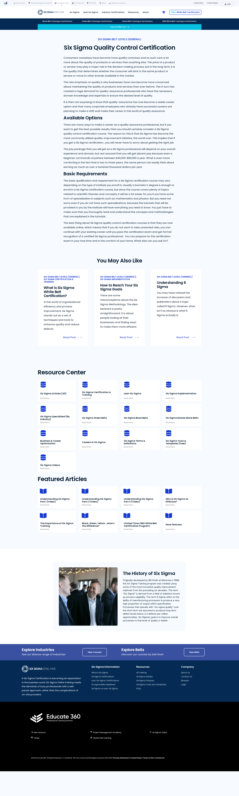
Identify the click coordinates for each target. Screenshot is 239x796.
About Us (185, 672)
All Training (141, 672)
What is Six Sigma (99, 672)
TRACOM (92, 3)
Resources (133, 12)
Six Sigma (74, 12)
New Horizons (20, 3)
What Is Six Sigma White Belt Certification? (59, 291)
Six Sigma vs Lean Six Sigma (104, 688)
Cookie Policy (136, 758)
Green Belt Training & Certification (97, 21)
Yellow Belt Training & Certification (137, 21)
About (146, 12)
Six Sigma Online (63, 3)
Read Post (69, 337)
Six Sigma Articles (144, 676)
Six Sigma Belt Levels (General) (119, 39)
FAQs (138, 688)
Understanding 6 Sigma (171, 284)
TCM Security (79, 3)
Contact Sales (198, 3)
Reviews (185, 680)
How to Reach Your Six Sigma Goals (119, 287)
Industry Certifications (113, 12)
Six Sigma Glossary (145, 680)
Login (228, 4)
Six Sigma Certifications (102, 676)
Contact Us (186, 676)
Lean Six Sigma (90, 12)
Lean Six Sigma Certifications (105, 680)
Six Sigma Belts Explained (103, 684)
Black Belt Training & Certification (57, 21)
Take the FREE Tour (118, 27)
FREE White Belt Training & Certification (179, 21)
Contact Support (212, 3)
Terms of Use (148, 758)
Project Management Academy (41, 3)
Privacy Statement (121, 758)
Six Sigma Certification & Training (58, 280)
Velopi (103, 3)
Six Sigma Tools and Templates (151, 684)
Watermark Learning (118, 3)
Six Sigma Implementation (115, 279)
